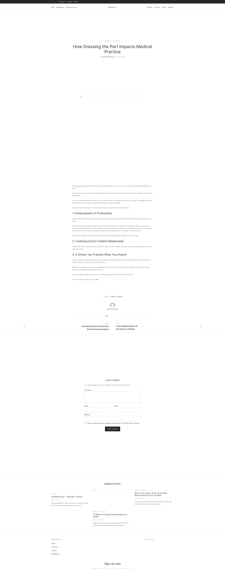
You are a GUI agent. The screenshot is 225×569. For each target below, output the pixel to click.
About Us (62, 1)
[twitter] (52, 1)
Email (116, 406)
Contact (69, 1)
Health (95, 511)
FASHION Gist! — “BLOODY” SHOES (66, 497)
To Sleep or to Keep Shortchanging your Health (110, 515)
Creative (149, 7)
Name (86, 406)
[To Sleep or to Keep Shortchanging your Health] (123, 499)
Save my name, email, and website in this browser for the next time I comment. (113, 423)
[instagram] (56, 1)
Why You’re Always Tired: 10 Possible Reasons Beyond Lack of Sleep (151, 494)
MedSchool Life (71, 7)
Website (87, 414)
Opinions (171, 7)
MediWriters (60, 7)
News (164, 7)
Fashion (108, 41)
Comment (88, 390)
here (96, 279)
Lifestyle (157, 7)
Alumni (76, 1)
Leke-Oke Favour (108, 57)
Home (53, 543)
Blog (52, 7)
